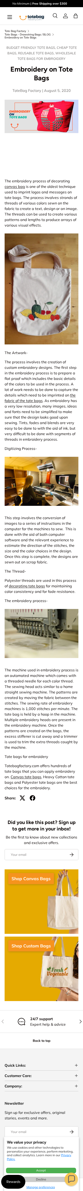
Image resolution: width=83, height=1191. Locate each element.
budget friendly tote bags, (31, 48)
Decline (41, 1179)
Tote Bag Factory (15, 31)
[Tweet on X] (22, 798)
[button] (71, 1179)
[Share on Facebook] (32, 798)
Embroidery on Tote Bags (20, 37)
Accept (41, 1170)
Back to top (41, 1041)
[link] (65, 16)
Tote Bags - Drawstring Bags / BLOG (28, 34)
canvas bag (15, 186)
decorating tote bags (27, 586)
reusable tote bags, (36, 53)
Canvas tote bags (26, 777)
